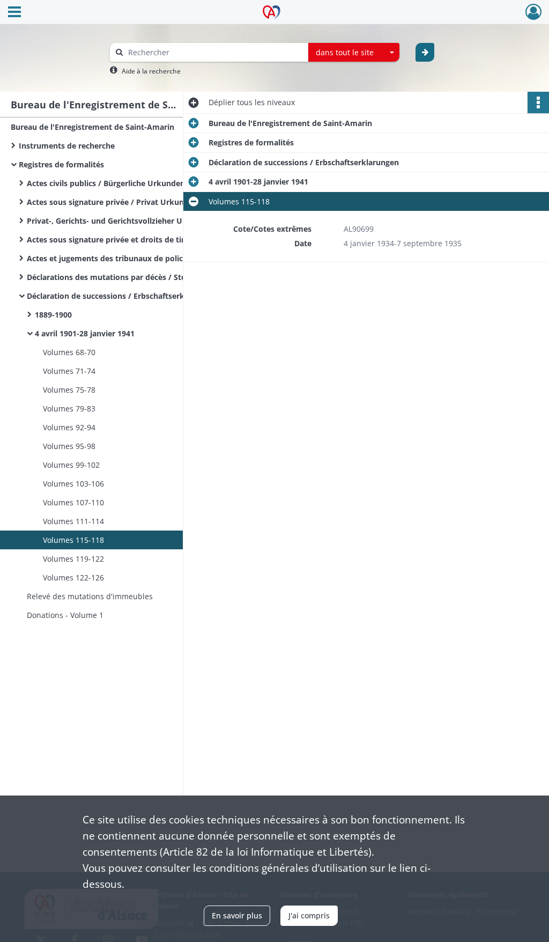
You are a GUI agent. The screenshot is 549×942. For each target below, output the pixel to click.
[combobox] (353, 52)
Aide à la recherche (151, 71)
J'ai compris (309, 915)
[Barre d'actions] (538, 102)
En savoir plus (237, 915)
